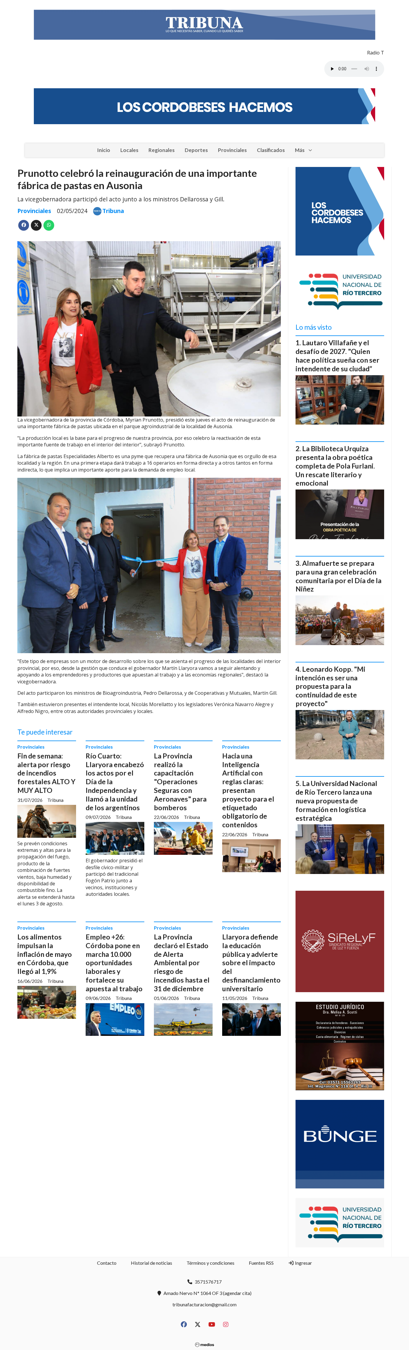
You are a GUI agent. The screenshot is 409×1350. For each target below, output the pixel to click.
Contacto (106, 1263)
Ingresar (303, 1263)
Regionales (162, 150)
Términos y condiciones (210, 1263)
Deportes (196, 150)
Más (300, 150)
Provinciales (232, 150)
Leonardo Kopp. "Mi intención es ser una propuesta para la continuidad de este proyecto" (330, 686)
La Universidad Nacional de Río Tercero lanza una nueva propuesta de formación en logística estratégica (336, 800)
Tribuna (113, 211)
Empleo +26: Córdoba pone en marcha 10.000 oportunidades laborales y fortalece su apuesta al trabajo (114, 963)
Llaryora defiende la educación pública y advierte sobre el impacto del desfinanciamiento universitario (251, 963)
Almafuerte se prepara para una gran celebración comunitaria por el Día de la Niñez (338, 576)
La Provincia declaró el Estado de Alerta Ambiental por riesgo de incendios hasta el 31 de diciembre (182, 963)
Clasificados (271, 150)
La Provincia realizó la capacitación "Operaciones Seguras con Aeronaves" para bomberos (180, 782)
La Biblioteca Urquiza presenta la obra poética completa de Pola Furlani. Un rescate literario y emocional (335, 465)
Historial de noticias (151, 1263)
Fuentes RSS (261, 1263)
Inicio (103, 150)
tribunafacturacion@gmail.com (204, 1304)
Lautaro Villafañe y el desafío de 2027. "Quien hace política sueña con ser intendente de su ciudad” (337, 355)
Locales (129, 150)
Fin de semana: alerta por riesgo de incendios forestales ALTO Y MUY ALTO (46, 773)
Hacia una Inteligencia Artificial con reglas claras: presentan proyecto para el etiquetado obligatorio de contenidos (248, 790)
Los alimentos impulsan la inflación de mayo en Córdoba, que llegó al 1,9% (44, 954)
